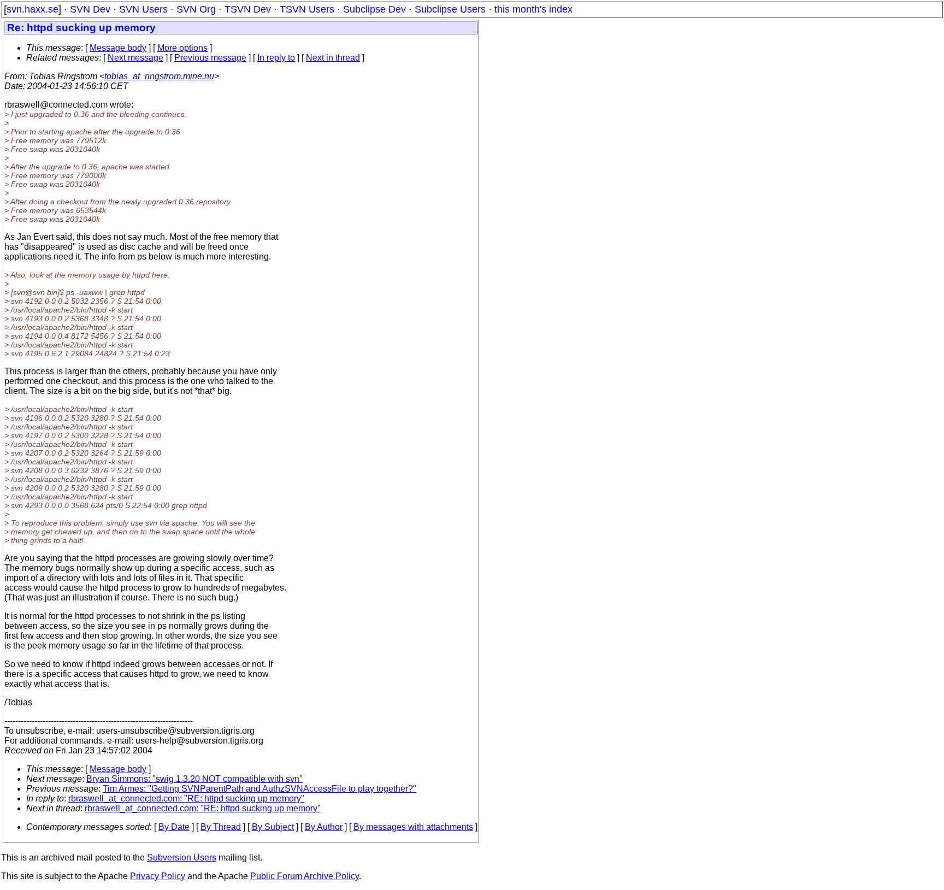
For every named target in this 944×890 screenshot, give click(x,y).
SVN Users (143, 9)
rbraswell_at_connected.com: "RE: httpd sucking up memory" (186, 798)
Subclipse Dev (374, 9)
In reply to (276, 57)
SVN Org (196, 9)
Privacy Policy (157, 876)
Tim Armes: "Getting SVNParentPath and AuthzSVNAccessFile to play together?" (259, 788)
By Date (174, 827)
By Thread (220, 827)
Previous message (210, 57)
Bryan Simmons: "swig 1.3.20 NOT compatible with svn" (194, 778)
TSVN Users (307, 9)
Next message (135, 57)
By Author (324, 827)
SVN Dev (90, 9)
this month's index (533, 9)
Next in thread (333, 57)
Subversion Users (181, 857)
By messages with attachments (413, 827)
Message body (118, 47)
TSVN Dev (248, 9)
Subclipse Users (450, 9)
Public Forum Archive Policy (304, 876)
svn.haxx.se (32, 9)
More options (182, 47)
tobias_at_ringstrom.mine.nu (159, 76)
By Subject (273, 827)
